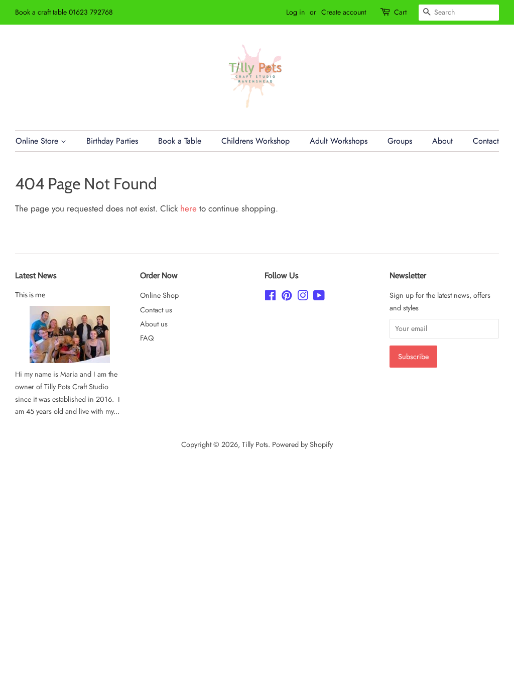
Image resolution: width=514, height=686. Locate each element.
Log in (295, 12)
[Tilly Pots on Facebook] (270, 297)
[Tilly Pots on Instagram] (302, 297)
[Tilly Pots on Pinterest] (286, 297)
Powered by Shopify (302, 444)
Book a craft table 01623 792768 (64, 12)
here (188, 208)
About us (154, 324)
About (442, 141)
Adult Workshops (338, 141)
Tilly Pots (255, 444)
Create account (343, 12)
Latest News (36, 275)
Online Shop (159, 295)
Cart (400, 12)
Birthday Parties (112, 141)
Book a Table (179, 141)
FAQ (147, 338)
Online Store (38, 141)
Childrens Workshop (255, 141)
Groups (400, 141)
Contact (486, 141)
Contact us (156, 310)
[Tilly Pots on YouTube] (319, 297)
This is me (30, 294)
